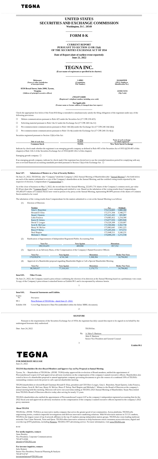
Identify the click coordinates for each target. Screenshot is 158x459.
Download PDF (143, 7)
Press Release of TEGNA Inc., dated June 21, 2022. (52, 301)
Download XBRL (151, 7)
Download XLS (147, 7)
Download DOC (139, 7)
